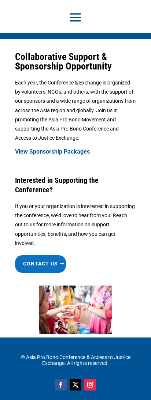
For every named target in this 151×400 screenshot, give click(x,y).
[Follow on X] (75, 384)
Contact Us (40, 264)
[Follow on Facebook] (61, 384)
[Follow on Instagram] (90, 384)
